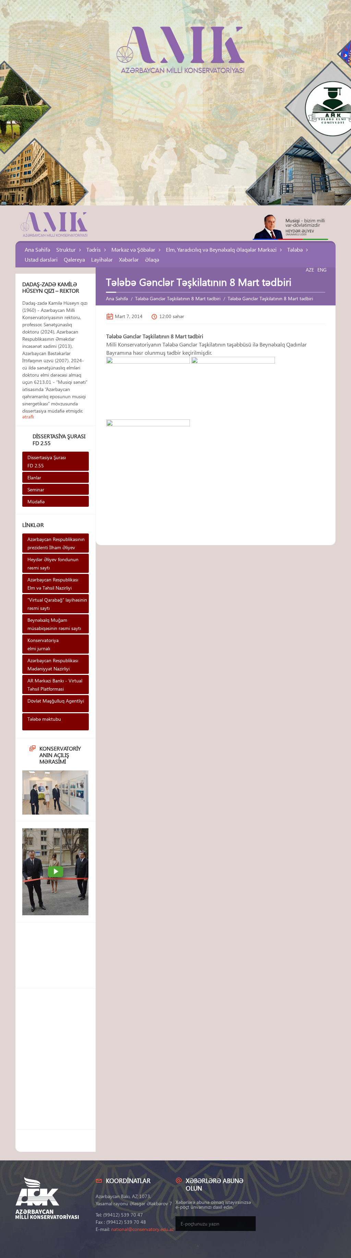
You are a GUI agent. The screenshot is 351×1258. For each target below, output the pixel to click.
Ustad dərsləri (41, 259)
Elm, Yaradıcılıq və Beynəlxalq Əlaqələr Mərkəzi (221, 249)
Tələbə (295, 249)
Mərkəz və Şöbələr (133, 249)
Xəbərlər (129, 259)
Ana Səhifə (37, 249)
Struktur (66, 249)
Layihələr (102, 259)
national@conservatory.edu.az (142, 1229)
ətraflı (28, 416)
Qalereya (74, 259)
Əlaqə (152, 259)
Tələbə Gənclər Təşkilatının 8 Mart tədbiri (177, 298)
